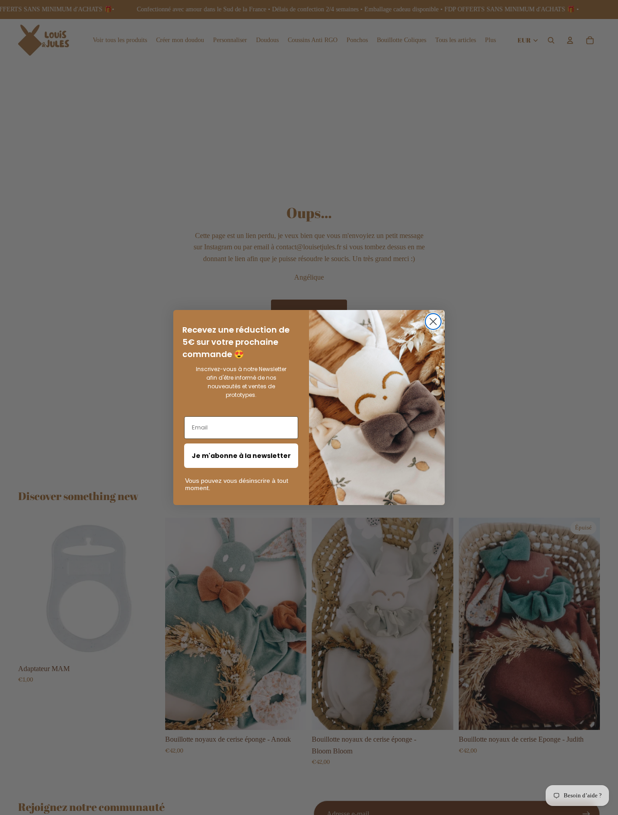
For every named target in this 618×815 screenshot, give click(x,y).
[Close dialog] (433, 321)
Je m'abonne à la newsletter (241, 455)
